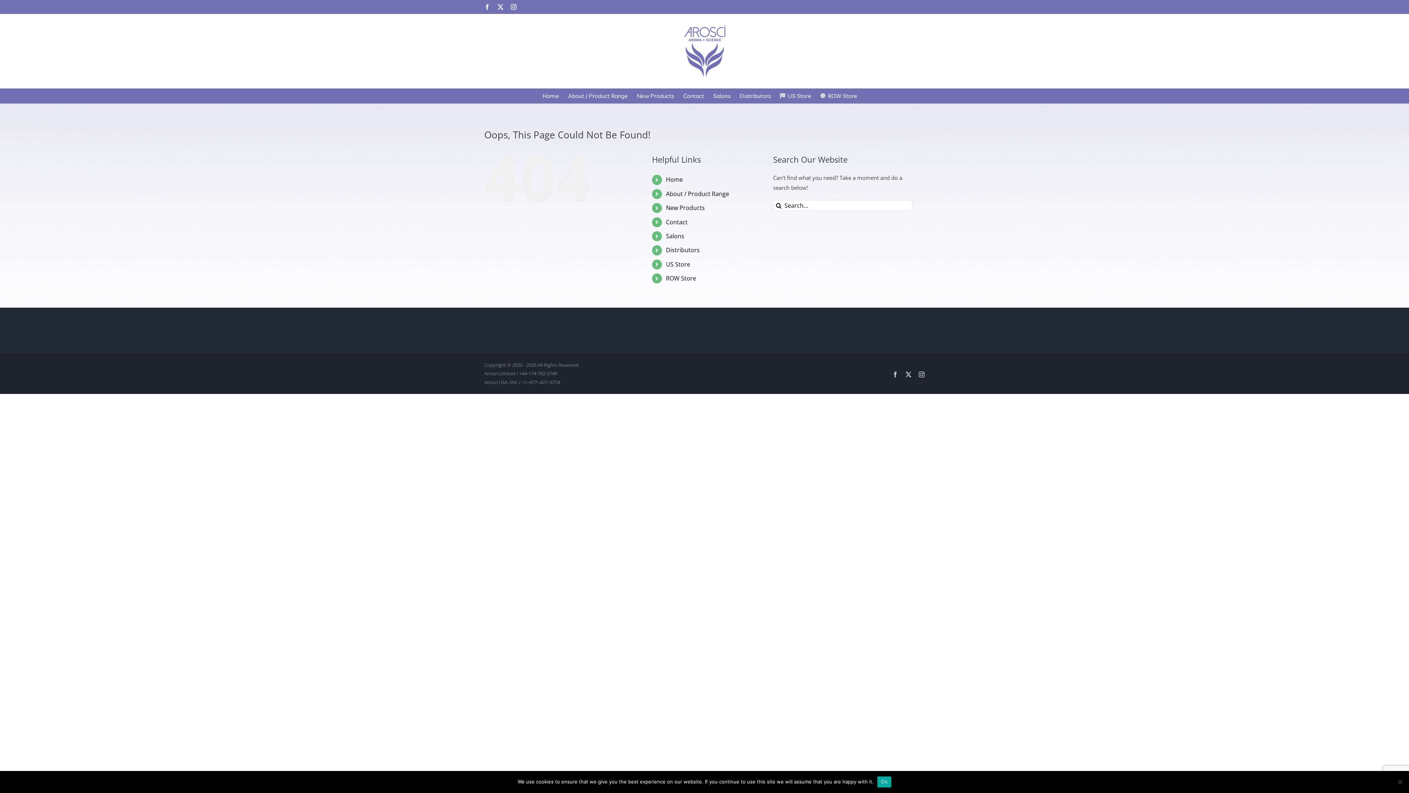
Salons (675, 236)
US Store (678, 264)
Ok (884, 782)
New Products (685, 208)
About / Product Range (697, 194)
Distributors (683, 250)
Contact (677, 222)
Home (674, 179)
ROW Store (681, 278)
